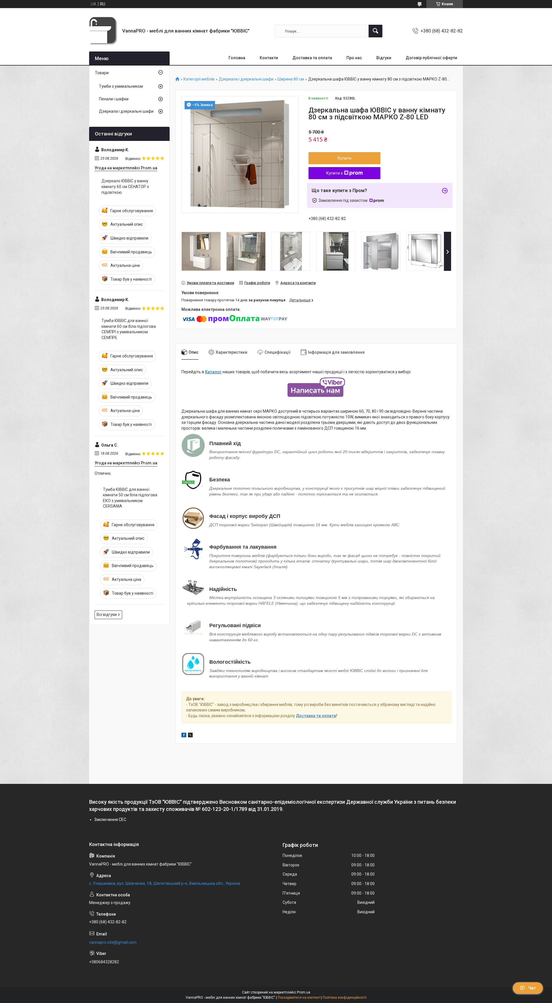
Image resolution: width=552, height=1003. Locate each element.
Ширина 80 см (290, 79)
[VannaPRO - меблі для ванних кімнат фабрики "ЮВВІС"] (103, 31)
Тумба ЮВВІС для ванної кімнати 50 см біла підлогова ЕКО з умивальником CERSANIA (130, 498)
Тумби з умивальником (121, 86)
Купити (344, 158)
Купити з (334, 173)
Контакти (269, 57)
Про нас (354, 57)
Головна (237, 57)
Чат (532, 988)
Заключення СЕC (110, 819)
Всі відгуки (107, 614)
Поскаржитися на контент (299, 998)
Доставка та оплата (312, 57)
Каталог (213, 372)
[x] (190, 736)
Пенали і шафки (114, 99)
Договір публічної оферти (431, 57)
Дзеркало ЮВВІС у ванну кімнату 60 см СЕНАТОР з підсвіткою (125, 186)
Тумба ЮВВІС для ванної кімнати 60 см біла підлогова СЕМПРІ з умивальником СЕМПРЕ (128, 329)
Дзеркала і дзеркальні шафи (246, 79)
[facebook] (183, 736)
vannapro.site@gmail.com (113, 942)
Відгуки (383, 57)
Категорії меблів (198, 79)
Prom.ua (303, 992)
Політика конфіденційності (345, 998)
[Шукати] (375, 31)
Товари (102, 72)
